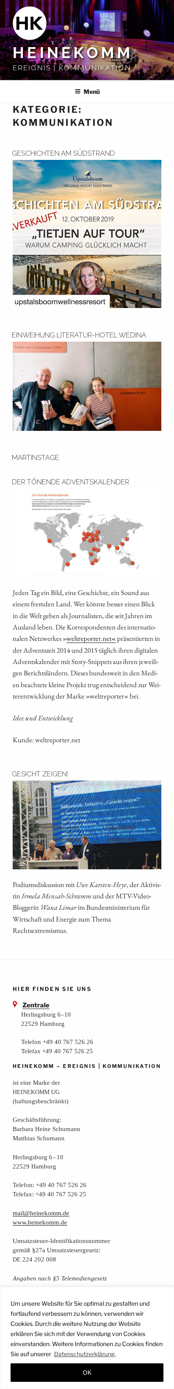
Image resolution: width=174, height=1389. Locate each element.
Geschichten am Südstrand (63, 153)
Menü (92, 91)
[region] (87, 1338)
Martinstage (35, 457)
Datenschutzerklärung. (85, 1353)
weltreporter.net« (91, 638)
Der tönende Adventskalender (70, 482)
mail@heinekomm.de (41, 1212)
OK (87, 1372)
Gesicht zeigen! (40, 774)
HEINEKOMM (73, 52)
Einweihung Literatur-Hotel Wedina (79, 335)
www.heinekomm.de (40, 1222)
